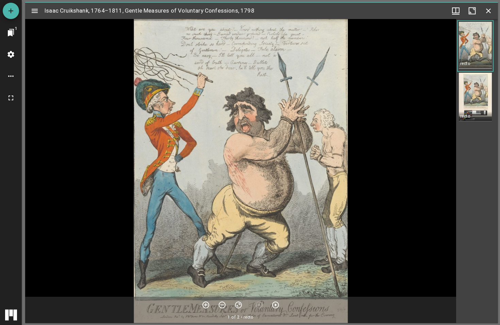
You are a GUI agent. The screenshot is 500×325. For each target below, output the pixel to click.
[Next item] (275, 305)
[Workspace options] (11, 76)
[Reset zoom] (238, 305)
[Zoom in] (206, 305)
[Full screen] (11, 98)
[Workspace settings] (11, 54)
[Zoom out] (222, 305)
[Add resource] (11, 11)
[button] (475, 46)
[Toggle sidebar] (35, 11)
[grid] (477, 171)
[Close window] (488, 11)
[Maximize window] (472, 11)
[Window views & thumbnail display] (456, 11)
